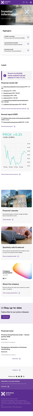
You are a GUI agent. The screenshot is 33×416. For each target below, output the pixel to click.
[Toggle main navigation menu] (30, 2)
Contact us (15, 370)
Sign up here (6, 316)
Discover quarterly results (9, 256)
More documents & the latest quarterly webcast (13, 108)
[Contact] (23, 2)
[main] (16, 183)
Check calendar (7, 219)
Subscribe (4, 386)
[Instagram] (24, 376)
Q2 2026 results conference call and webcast (16, 75)
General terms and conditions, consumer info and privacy (13, 400)
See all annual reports (7, 126)
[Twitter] (19, 376)
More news (15, 358)
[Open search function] (26, 2)
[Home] (5, 2)
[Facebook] (17, 376)
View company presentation (10, 293)
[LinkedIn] (21, 376)
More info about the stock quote (9, 174)
